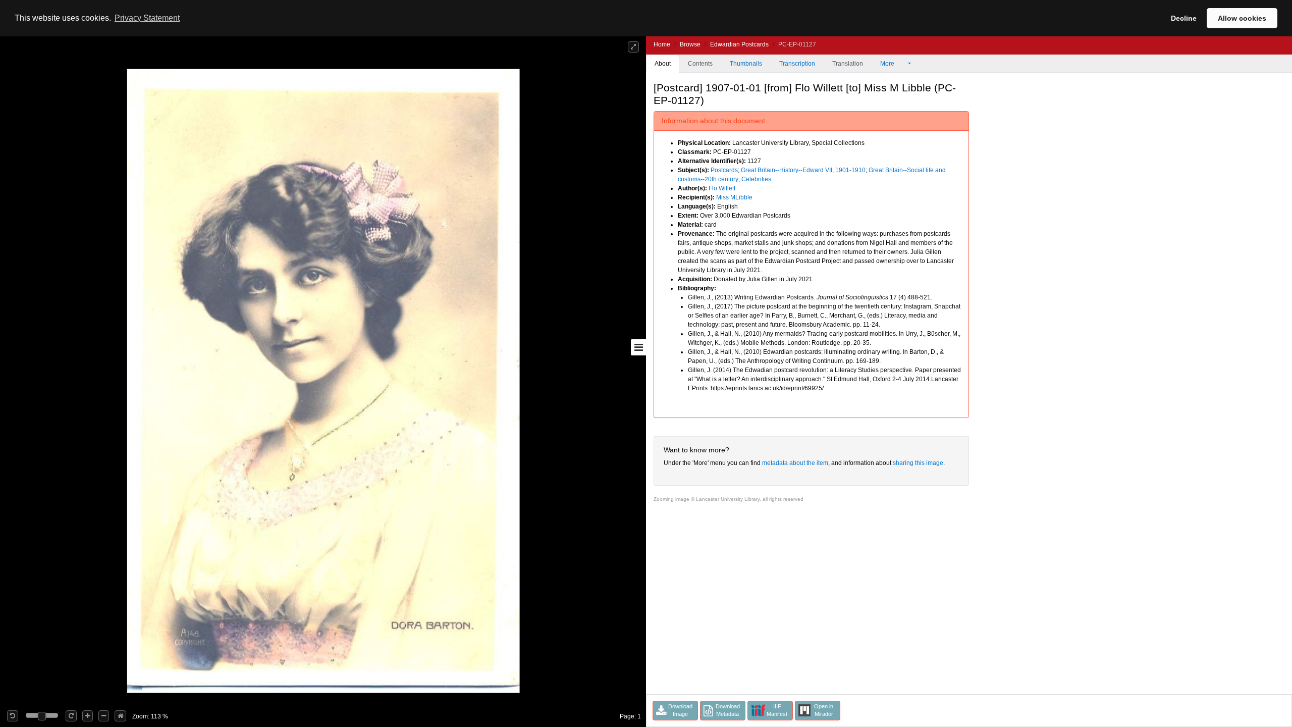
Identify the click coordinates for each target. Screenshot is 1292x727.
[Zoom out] (103, 715)
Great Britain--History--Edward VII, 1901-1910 (803, 170)
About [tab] (663, 63)
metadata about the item (795, 462)
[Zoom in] (87, 715)
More (888, 63)
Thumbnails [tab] (746, 63)
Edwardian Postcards (739, 44)
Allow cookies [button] (1242, 18)
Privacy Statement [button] (147, 18)
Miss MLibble (734, 197)
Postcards (724, 170)
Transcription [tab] (797, 63)
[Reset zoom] (120, 715)
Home (662, 44)
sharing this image (918, 462)
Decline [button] (1184, 18)
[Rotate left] (12, 715)
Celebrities (756, 179)
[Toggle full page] (633, 47)
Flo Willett (722, 188)
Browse (690, 44)
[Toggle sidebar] (638, 347)
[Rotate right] (71, 715)
